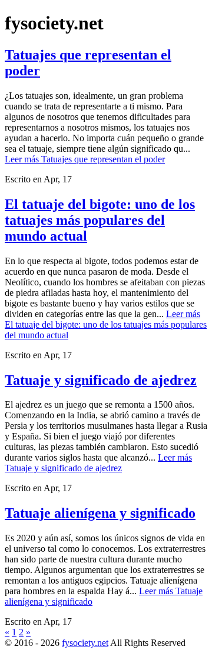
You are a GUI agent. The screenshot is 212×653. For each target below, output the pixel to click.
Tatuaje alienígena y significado (100, 513)
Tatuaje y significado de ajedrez (101, 380)
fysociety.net (85, 643)
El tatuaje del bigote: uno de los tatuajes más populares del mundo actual (100, 220)
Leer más (85, 159)
